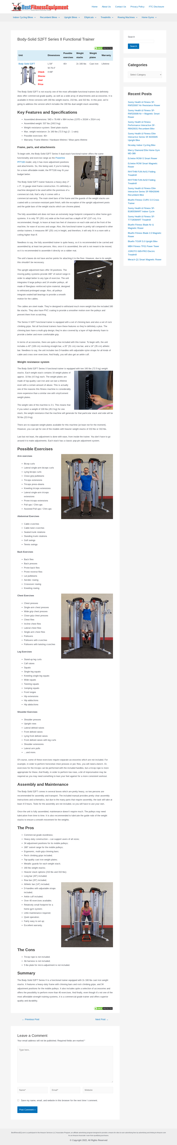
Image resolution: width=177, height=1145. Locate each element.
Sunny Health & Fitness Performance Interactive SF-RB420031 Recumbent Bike (141, 125)
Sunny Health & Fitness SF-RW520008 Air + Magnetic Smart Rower (144, 113)
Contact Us (120, 6)
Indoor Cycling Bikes (23, 17)
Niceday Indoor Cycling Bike (141, 145)
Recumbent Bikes (48, 17)
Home (94, 6)
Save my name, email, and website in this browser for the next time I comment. (59, 1100)
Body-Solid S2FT (27, 64)
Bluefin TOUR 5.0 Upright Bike (142, 241)
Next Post (101, 1019)
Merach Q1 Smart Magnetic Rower (144, 259)
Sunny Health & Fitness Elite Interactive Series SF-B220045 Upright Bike (143, 136)
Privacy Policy (137, 6)
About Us (106, 6)
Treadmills (106, 17)
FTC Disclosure (156, 6)
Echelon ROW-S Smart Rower (142, 158)
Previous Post (30, 1019)
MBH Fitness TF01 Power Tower (143, 246)
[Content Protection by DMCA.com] (103, 48)
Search (131, 37)
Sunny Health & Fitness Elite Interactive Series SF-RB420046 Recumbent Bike (143, 191)
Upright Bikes (70, 17)
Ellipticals (89, 17)
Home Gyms (148, 17)
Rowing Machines (126, 17)
